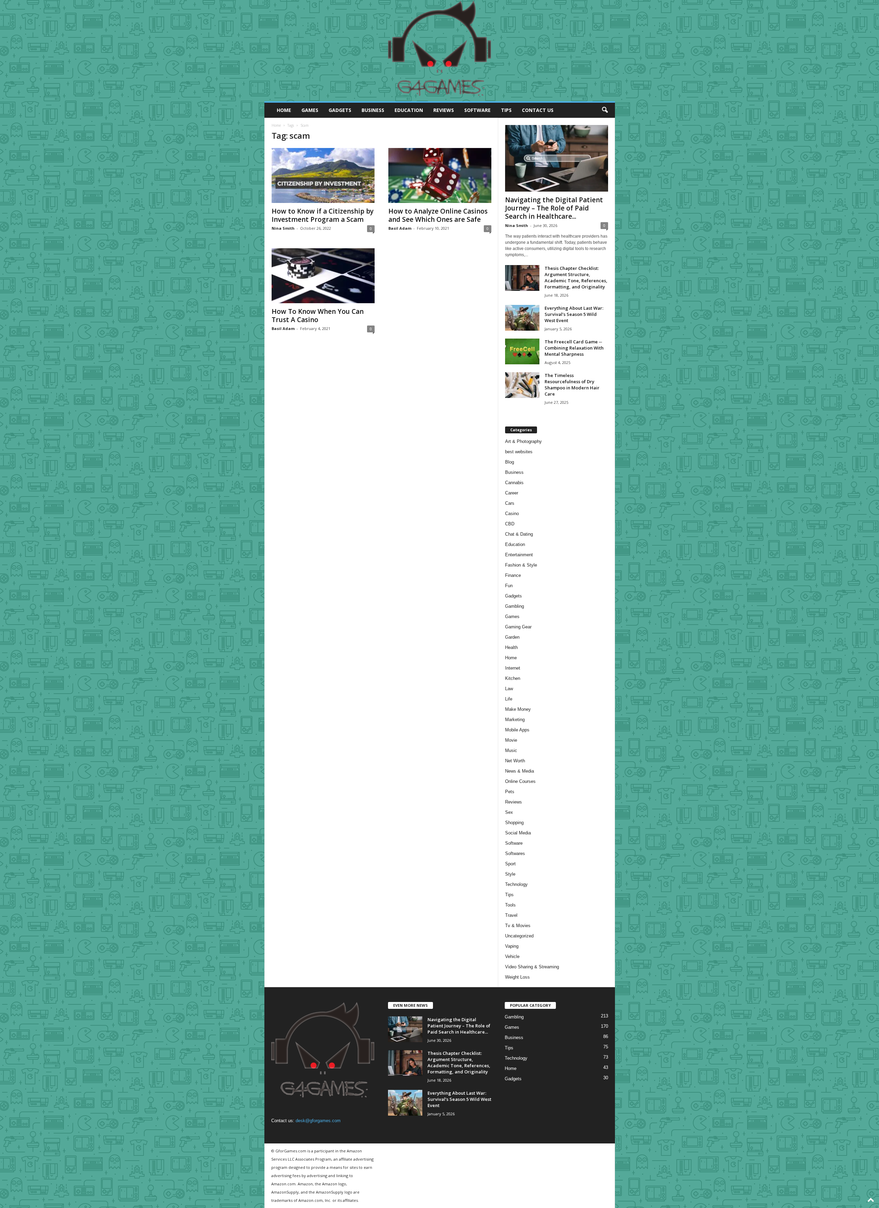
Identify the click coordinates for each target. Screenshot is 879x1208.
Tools (510, 905)
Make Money (518, 709)
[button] (604, 110)
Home (284, 110)
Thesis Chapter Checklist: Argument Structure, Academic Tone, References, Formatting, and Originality (576, 277)
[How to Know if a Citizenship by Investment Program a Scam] (323, 175)
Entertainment (519, 554)
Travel (511, 915)
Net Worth (515, 760)
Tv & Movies (517, 925)
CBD (509, 523)
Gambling (514, 606)
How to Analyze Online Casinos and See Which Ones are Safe (438, 215)
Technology (516, 884)
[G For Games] (439, 50)
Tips (506, 110)
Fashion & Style (521, 565)
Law (509, 688)
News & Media (519, 771)
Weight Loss (517, 977)
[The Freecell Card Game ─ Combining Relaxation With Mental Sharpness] (522, 351)
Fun (509, 585)
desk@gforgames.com (318, 1120)
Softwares (515, 853)
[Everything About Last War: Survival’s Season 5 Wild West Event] (522, 318)
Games (309, 110)
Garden (512, 637)
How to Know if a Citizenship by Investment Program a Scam (323, 215)
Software (477, 110)
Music (511, 750)
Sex (509, 812)
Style (510, 874)
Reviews (443, 110)
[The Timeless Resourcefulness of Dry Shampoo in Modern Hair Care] (522, 385)
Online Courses (520, 781)
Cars (509, 503)
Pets (509, 791)
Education (409, 110)
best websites (519, 451)
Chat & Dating (519, 534)
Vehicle (512, 956)
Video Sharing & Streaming (532, 966)
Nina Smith (283, 228)
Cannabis (514, 482)
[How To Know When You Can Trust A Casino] (323, 275)
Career (511, 492)
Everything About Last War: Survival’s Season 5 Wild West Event (574, 314)
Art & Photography (523, 441)
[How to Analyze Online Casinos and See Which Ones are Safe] (439, 175)
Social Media (518, 832)
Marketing (515, 719)
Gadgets (340, 110)
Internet (512, 668)
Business (373, 110)
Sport (510, 863)
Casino (512, 513)
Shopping (514, 822)
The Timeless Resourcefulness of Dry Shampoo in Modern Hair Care (572, 384)
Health (511, 647)
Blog (509, 462)
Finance (513, 575)
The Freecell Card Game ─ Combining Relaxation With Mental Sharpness (574, 348)
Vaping (511, 946)
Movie (511, 740)
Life (508, 699)
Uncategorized (519, 935)
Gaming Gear (518, 626)
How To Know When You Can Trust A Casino (318, 315)
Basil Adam (399, 228)
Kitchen (512, 678)
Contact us (537, 110)
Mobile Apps (517, 729)
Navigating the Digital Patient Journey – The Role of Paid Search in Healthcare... (554, 208)
